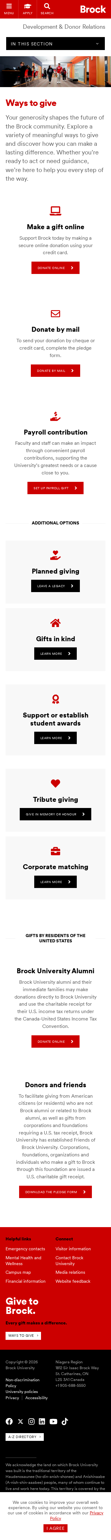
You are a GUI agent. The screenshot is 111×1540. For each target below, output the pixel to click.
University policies (22, 1391)
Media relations (70, 1272)
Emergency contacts (25, 1249)
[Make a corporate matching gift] (55, 851)
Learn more (51, 653)
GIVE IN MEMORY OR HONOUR (51, 814)
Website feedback (73, 1281)
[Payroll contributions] (55, 416)
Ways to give (21, 1335)
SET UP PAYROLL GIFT (51, 488)
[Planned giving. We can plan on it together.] (55, 555)
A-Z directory (22, 1437)
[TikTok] (65, 1421)
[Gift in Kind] (55, 623)
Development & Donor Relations (64, 26)
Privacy (12, 1397)
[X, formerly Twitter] (20, 1421)
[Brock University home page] (93, 9)
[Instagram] (31, 1421)
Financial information (26, 1281)
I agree (56, 1528)
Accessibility (36, 1397)
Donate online (51, 268)
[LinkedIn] (42, 1421)
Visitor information (73, 1249)
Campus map (18, 1272)
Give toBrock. (22, 1305)
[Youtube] (53, 1421)
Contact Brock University (69, 1260)
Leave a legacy (51, 586)
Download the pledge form (51, 1192)
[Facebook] (9, 1421)
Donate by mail (51, 370)
